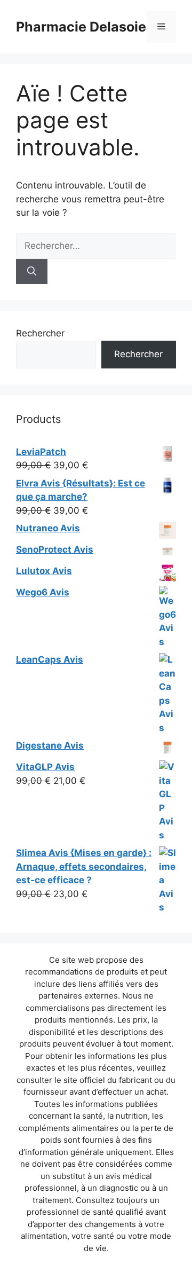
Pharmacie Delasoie (81, 27)
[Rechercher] (31, 272)
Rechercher (40, 333)
